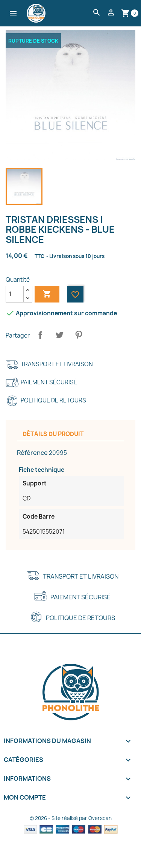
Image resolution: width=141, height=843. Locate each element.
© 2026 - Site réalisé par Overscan (71, 818)
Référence (32, 452)
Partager (40, 334)
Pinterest (78, 334)
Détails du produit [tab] (53, 434)
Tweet (59, 334)
